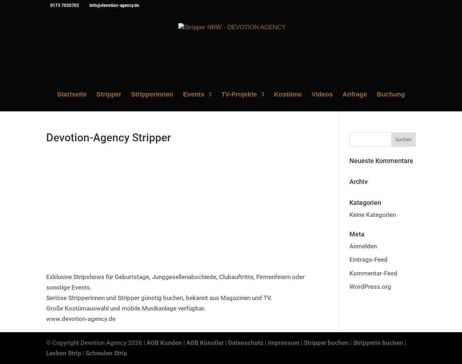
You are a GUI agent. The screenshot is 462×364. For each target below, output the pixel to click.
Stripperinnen (152, 95)
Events (193, 95)
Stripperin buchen (378, 342)
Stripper (108, 95)
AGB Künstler (205, 342)
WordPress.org (370, 286)
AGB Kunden (164, 342)
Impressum (284, 342)
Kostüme (288, 95)
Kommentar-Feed (373, 273)
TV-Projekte (239, 95)
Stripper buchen (326, 342)
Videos (322, 95)
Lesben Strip (63, 353)
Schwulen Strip (106, 353)
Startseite (72, 95)
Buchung (391, 95)
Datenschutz (245, 342)
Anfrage (355, 95)
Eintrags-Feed (368, 259)
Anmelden (363, 246)
